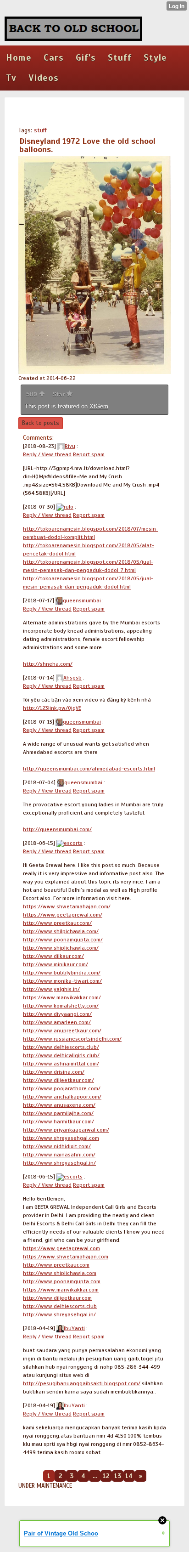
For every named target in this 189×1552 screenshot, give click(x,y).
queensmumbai (82, 600)
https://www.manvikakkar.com (61, 1289)
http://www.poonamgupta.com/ (63, 939)
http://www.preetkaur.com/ (57, 923)
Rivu (70, 446)
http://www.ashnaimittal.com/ (61, 1063)
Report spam (89, 454)
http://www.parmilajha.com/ (58, 1113)
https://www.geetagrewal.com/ (62, 915)
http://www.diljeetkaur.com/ (58, 1080)
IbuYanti (74, 1328)
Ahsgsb (72, 677)
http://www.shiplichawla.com (59, 1273)
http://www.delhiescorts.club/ (61, 1047)
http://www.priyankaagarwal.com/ (66, 1130)
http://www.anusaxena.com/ (59, 1105)
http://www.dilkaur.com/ (53, 956)
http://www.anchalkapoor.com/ (62, 1096)
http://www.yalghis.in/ (51, 989)
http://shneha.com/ (47, 664)
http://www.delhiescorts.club (60, 1306)
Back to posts (40, 423)
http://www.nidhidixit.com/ (57, 1146)
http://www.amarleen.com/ (57, 1022)
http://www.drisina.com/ (53, 1072)
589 (32, 394)
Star (59, 394)
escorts (73, 843)
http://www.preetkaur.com (56, 1265)
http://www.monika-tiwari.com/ (62, 981)
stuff (40, 130)
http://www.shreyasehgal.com (61, 1138)
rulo (68, 507)
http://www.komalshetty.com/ (61, 1006)
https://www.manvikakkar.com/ (62, 997)
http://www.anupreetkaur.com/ (62, 1030)
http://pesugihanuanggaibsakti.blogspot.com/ (81, 1383)
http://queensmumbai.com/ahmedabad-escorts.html (89, 768)
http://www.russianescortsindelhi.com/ (72, 1039)
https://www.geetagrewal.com (61, 1248)
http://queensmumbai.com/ (57, 829)
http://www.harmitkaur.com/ (58, 1121)
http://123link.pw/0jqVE (52, 708)
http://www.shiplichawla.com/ (61, 948)
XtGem (98, 406)
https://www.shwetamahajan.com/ (67, 906)
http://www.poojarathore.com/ (61, 1088)
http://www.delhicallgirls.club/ (61, 1055)
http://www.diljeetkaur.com (57, 1298)
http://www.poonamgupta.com (61, 1281)
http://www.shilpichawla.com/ (61, 931)
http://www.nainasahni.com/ (59, 1154)
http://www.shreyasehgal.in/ (59, 1163)
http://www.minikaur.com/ (55, 964)
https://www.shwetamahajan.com (65, 1256)
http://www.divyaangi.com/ (57, 1014)
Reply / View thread (47, 454)
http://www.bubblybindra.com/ (61, 972)
